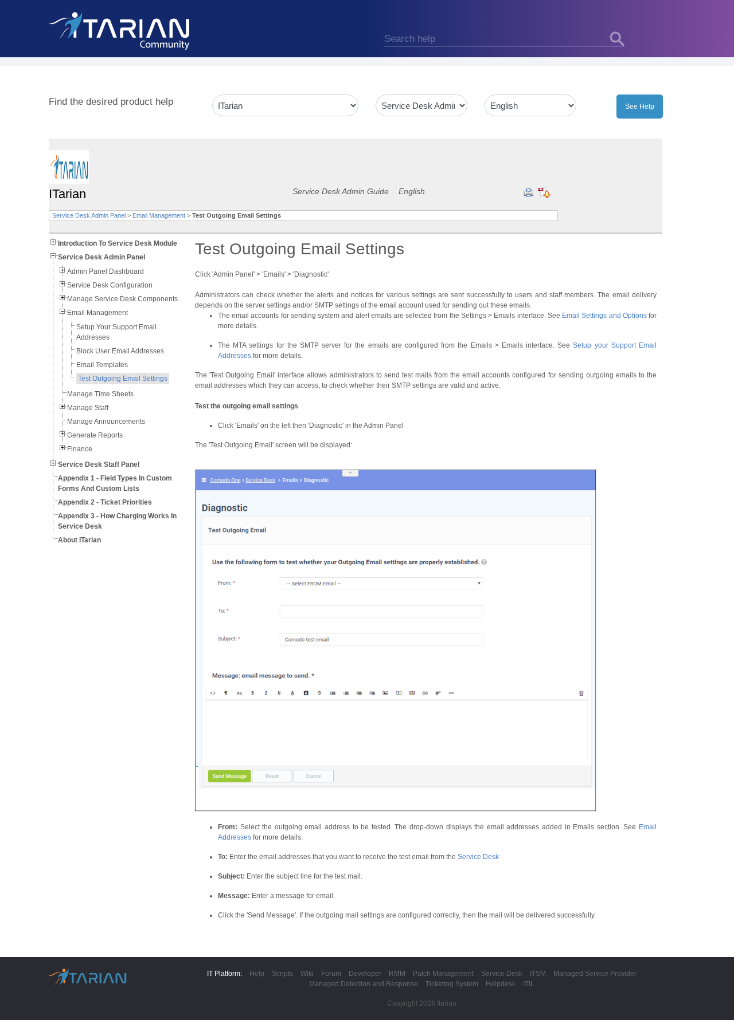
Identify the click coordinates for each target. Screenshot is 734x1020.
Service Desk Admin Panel (89, 215)
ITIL (528, 984)
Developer (365, 974)
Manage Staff (87, 408)
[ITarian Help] (120, 30)
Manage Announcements (106, 422)
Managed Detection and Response (363, 984)
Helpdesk (501, 984)
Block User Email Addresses (120, 351)
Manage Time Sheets (100, 394)
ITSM (538, 974)
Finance (79, 449)
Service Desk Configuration (110, 285)
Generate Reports (95, 435)
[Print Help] (528, 192)
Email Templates (102, 365)
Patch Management (443, 974)
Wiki (307, 974)
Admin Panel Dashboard (105, 271)
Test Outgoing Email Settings (122, 379)
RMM (397, 974)
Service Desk (478, 857)
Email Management (158, 215)
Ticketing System (451, 984)
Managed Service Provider (595, 974)
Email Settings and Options (604, 316)
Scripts (282, 974)
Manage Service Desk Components (122, 299)
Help (256, 974)
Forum (331, 974)
